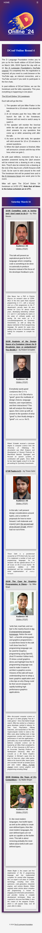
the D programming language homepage (21, 631)
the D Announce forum (11, 176)
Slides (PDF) (22, 249)
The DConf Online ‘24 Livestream (16, 96)
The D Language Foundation (23, 924)
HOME (7, 2)
